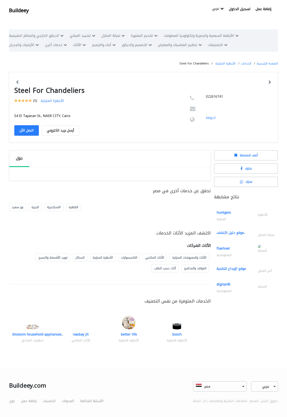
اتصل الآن (27, 130)
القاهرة (73, 207)
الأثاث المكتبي (154, 257)
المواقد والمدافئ (195, 268)
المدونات (68, 401)
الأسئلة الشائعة (92, 401)
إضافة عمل (263, 9)
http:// (211, 118)
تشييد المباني (80, 35)
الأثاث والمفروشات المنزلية (189, 257)
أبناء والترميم (101, 45)
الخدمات (246, 63)
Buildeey (19, 10)
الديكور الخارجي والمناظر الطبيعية (34, 35)
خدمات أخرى (53, 45)
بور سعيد (17, 207)
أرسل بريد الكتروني (60, 130)
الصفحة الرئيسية (267, 63)
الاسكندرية (54, 207)
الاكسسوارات (129, 257)
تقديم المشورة (142, 35)
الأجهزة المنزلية (225, 63)
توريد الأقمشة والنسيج (52, 257)
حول (12, 401)
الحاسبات (49, 401)
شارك (248, 168)
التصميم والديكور (134, 45)
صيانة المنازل (110, 35)
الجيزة (35, 207)
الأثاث (77, 45)
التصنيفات (215, 45)
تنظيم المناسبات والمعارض (177, 45)
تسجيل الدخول (239, 9)
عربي (216, 9)
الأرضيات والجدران (21, 45)
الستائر (80, 257)
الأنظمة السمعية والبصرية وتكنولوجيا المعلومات (199, 35)
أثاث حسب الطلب (165, 268)
